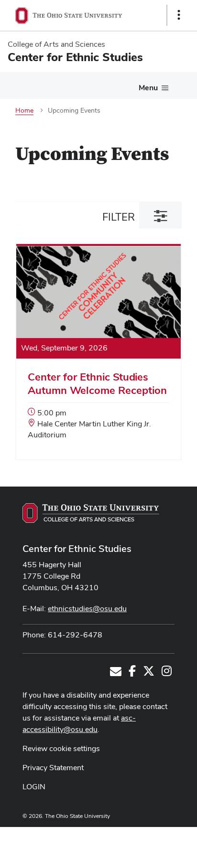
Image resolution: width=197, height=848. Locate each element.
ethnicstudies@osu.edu (87, 609)
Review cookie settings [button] (61, 748)
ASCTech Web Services (145, 835)
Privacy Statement (53, 768)
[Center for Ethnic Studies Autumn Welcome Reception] (98, 352)
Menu (148, 88)
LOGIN (33, 787)
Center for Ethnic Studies (76, 548)
